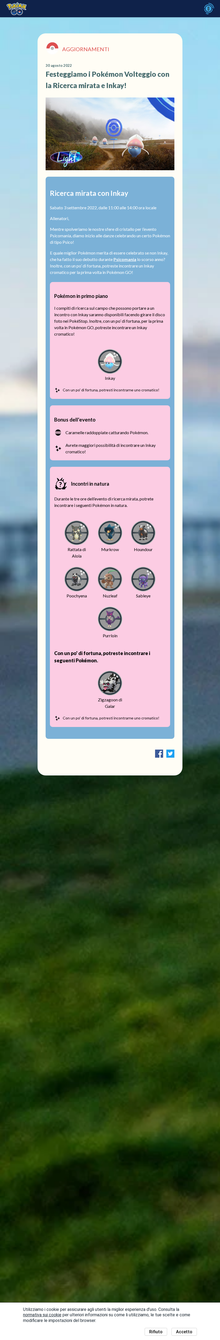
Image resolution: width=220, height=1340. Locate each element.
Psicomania (124, 259)
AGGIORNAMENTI (85, 49)
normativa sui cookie (42, 1314)
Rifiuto (156, 1331)
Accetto (184, 1331)
